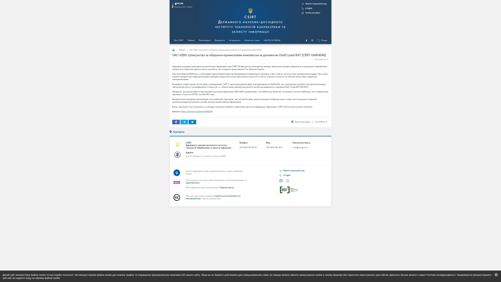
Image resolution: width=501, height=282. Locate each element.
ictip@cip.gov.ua (300, 147)
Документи (220, 40)
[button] (496, 275)
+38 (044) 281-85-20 (248, 147)
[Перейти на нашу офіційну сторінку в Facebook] (306, 40)
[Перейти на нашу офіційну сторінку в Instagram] (312, 40)
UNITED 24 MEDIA (272, 40)
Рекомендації (205, 40)
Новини (191, 40)
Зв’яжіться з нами (252, 40)
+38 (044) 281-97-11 (274, 147)
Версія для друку (302, 122)
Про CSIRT (179, 40)
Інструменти (234, 40)
